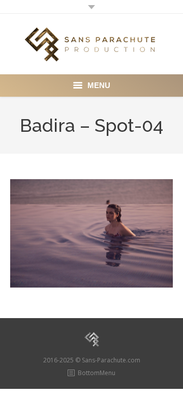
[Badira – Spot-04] (91, 233)
